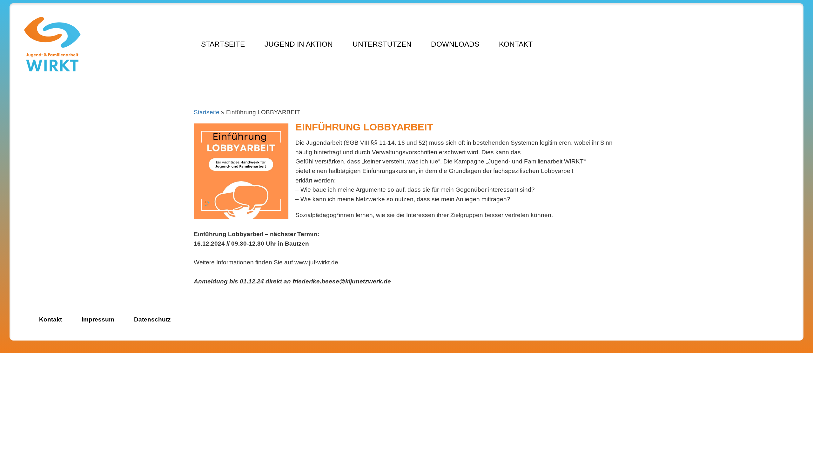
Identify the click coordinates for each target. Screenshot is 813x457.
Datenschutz (152, 319)
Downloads (455, 44)
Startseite (223, 44)
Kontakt (516, 44)
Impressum (98, 319)
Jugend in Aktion (299, 44)
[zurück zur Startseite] (52, 45)
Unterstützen (382, 44)
